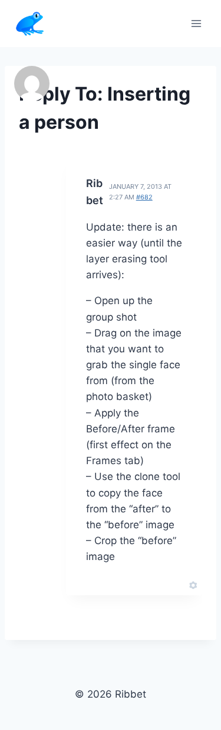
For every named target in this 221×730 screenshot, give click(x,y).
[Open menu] (196, 23)
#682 (144, 197)
